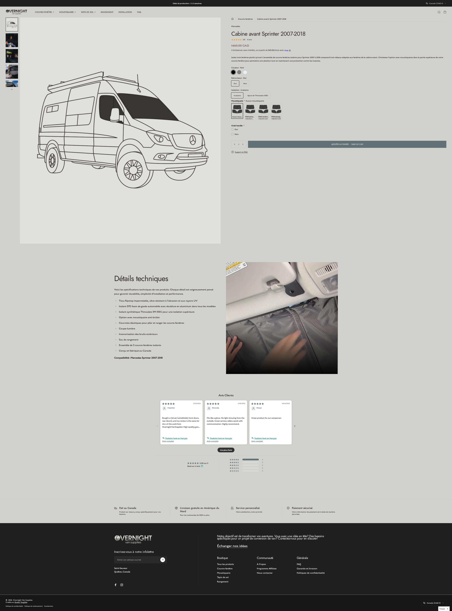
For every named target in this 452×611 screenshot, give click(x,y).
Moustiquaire (223, 572)
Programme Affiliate (266, 568)
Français (442, 609)
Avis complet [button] (168, 441)
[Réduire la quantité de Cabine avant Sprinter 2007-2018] (234, 144)
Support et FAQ (241, 152)
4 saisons (237, 95)
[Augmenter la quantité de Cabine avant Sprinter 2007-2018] (243, 144)
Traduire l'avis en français (176, 438)
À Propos (261, 564)
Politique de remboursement (33, 606)
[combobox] (436, 3)
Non (245, 83)
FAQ (299, 564)
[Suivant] (214, 136)
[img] (168, 403)
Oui (235, 83)
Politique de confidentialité (14, 606)
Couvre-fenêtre (224, 568)
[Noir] (233, 72)
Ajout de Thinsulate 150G (257, 95)
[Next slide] (295, 426)
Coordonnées (48, 606)
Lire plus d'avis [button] (226, 450)
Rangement (222, 581)
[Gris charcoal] (239, 72)
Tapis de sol (223, 577)
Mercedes (235, 26)
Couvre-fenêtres (245, 19)
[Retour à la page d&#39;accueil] (232, 19)
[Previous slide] (157, 426)
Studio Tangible (21, 602)
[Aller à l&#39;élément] (12, 24)
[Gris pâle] (245, 72)
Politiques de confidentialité (311, 572)
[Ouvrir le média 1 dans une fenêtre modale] (120, 131)
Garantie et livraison (307, 568)
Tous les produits (225, 564)
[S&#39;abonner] (162, 559)
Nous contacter (265, 572)
